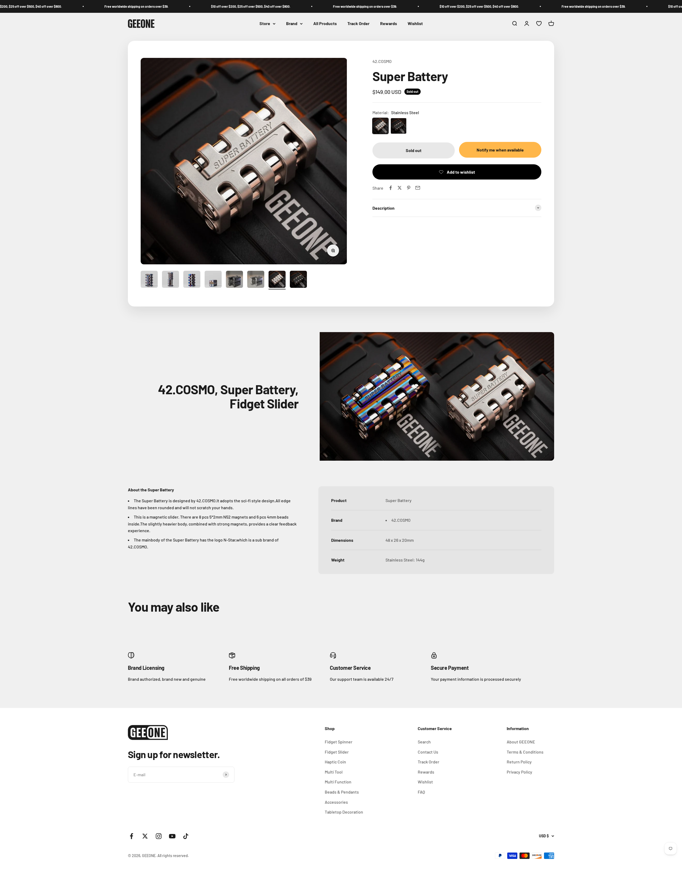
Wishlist (415, 23)
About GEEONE (521, 741)
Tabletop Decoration (344, 811)
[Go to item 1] (149, 280)
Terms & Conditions (525, 751)
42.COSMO (382, 61)
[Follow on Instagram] (158, 836)
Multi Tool (334, 771)
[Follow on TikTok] (185, 836)
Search (424, 741)
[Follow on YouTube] (172, 836)
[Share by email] (417, 187)
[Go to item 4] (213, 280)
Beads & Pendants (342, 791)
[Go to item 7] (277, 280)
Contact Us (428, 751)
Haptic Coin (335, 761)
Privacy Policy (519, 771)
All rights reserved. (173, 855)
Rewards (388, 23)
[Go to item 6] (255, 280)
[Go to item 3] (191, 280)
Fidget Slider (337, 751)
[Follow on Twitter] (145, 836)
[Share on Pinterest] (408, 187)
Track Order (358, 23)
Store (264, 23)
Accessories (336, 802)
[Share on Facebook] (390, 187)
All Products (325, 23)
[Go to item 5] (234, 280)
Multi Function (338, 781)
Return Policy (519, 761)
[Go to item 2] (170, 280)
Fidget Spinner (338, 741)
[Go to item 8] (298, 280)
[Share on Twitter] (399, 187)
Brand (291, 23)
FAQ (421, 791)
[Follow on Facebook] (131, 836)
